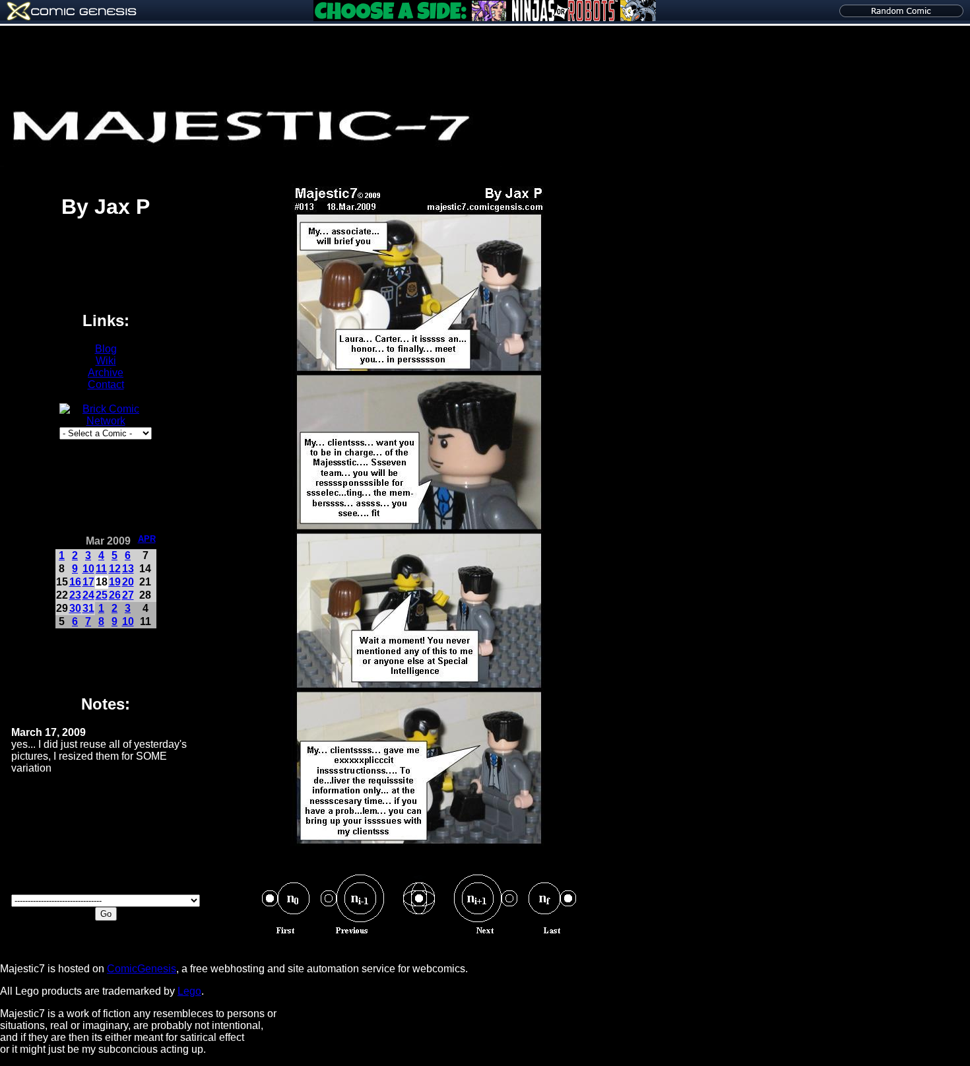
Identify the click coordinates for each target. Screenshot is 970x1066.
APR (147, 539)
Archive (105, 372)
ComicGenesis (141, 968)
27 (128, 595)
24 (88, 595)
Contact (106, 384)
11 (101, 568)
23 (75, 595)
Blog (106, 348)
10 (88, 568)
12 (115, 568)
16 (75, 581)
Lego (189, 991)
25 (102, 595)
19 (115, 581)
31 (88, 608)
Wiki (106, 360)
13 (128, 568)
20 (128, 581)
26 (115, 595)
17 (88, 581)
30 (75, 608)
